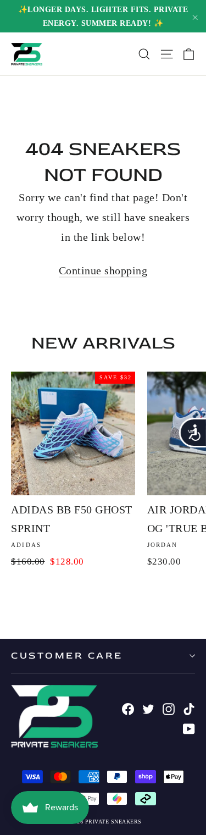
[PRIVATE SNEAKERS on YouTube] (189, 728)
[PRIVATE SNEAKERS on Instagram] (169, 708)
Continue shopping (103, 270)
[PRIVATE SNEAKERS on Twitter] (148, 708)
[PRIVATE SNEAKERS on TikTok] (189, 708)
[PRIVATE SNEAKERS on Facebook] (128, 708)
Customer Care (67, 655)
